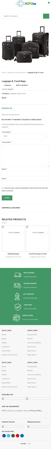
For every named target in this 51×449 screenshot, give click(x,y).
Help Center (31, 351)
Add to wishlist (22, 85)
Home (4, 72)
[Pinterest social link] (14, 98)
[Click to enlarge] (6, 64)
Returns (30, 338)
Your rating (6, 132)
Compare (7, 85)
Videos (4, 342)
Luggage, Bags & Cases (35, 72)
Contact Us (6, 346)
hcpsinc (10, 89)
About (4, 338)
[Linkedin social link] (17, 98)
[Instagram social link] (13, 435)
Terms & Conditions (34, 342)
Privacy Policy (32, 334)
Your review (7, 142)
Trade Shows (31, 355)
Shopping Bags (13, 254)
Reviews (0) (7, 108)
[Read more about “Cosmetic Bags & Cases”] (46, 233)
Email (4, 178)
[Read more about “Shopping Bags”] (22, 233)
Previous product (3, 76)
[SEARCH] (46, 16)
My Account (31, 346)
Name (4, 169)
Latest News (6, 351)
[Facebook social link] (8, 98)
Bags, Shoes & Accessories (16, 72)
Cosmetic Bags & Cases (38, 254)
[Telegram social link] (19, 98)
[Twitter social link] (11, 98)
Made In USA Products (10, 355)
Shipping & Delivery (11, 207)
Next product (8, 76)
